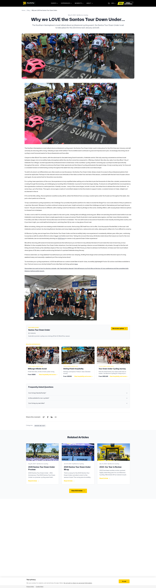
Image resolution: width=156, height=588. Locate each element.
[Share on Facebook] (47, 417)
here (76, 264)
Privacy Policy (30, 586)
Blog (28, 10)
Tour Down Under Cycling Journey (112, 369)
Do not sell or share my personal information (78, 583)
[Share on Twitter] (43, 417)
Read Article (32, 481)
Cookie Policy (39, 586)
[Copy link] (55, 417)
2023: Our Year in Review (110, 467)
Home (23, 10)
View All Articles (77, 491)
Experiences (65, 3)
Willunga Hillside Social (37, 369)
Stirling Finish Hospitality (73, 369)
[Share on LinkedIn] (51, 417)
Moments (78, 3)
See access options (118, 328)
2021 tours (61, 238)
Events (53, 3)
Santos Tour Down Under (39, 330)
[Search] (109, 3)
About (88, 3)
